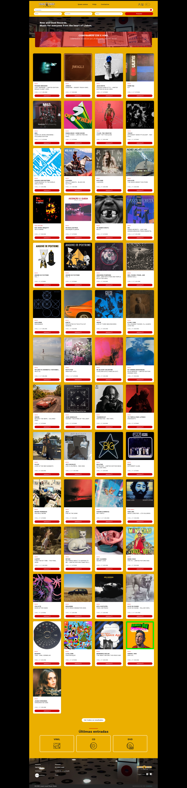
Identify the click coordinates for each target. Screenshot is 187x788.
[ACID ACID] (140, 162)
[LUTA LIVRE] (78, 635)
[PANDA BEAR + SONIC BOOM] (78, 115)
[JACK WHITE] (109, 67)
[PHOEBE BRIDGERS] (47, 67)
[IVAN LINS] (140, 493)
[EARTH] (78, 304)
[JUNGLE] (78, 67)
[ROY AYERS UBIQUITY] (47, 209)
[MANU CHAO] (140, 541)
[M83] (47, 115)
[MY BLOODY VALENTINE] (109, 351)
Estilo (36, 13)
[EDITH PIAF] (78, 351)
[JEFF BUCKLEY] (78, 446)
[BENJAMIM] (78, 588)
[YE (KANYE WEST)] (109, 209)
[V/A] (140, 209)
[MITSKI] (78, 541)
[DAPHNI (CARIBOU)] (109, 493)
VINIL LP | (71, 92)
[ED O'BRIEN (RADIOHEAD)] (140, 351)
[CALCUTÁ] (47, 588)
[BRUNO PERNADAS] (47, 493)
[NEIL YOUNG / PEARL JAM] (140, 257)
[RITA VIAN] (109, 162)
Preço (97, 13)
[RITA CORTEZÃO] (109, 588)
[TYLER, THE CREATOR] (109, 115)
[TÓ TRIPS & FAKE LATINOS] (140, 399)
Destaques (38, 771)
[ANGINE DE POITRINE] (47, 257)
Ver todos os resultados (93, 720)
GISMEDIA (149, 786)
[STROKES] (78, 162)
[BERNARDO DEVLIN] (109, 635)
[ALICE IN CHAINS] (140, 588)
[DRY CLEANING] (109, 541)
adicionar (46, 95)
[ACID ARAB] (47, 304)
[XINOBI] (47, 399)
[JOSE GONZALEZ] (78, 399)
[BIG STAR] (109, 446)
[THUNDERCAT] (109, 399)
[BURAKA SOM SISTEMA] (47, 162)
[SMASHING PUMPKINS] (109, 257)
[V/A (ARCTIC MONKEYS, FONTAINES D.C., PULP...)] (47, 351)
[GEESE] (109, 304)
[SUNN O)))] (140, 67)
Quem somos (83, 4)
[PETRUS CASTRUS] (78, 209)
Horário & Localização (62, 771)
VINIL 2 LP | (41, 92)
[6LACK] (47, 446)
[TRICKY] (140, 115)
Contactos (105, 4)
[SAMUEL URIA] (140, 635)
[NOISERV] (47, 635)
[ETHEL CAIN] (140, 304)
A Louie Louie (59, 767)
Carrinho (38, 767)
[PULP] (140, 446)
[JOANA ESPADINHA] (47, 683)
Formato (67, 13)
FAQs (94, 4)
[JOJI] (78, 493)
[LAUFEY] (47, 541)
